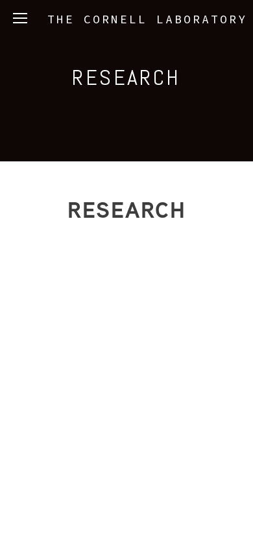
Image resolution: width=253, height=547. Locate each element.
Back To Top (126, 281)
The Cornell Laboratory (147, 19)
